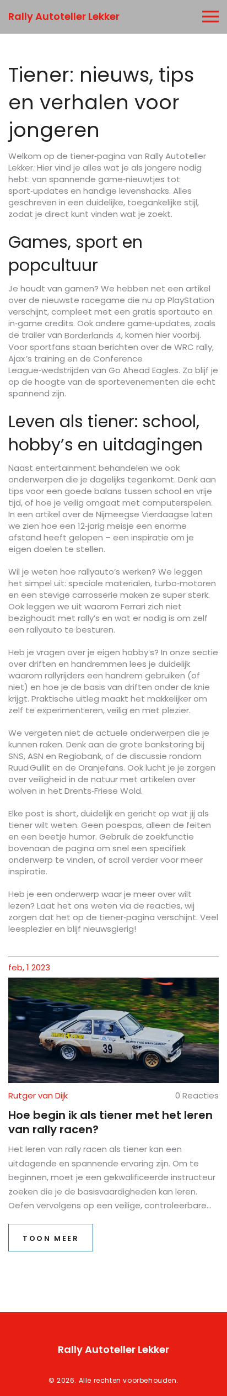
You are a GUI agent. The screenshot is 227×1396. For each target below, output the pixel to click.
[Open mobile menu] (210, 17)
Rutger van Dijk (38, 1095)
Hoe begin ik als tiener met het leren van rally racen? (110, 1122)
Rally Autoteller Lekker (64, 16)
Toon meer (51, 1238)
